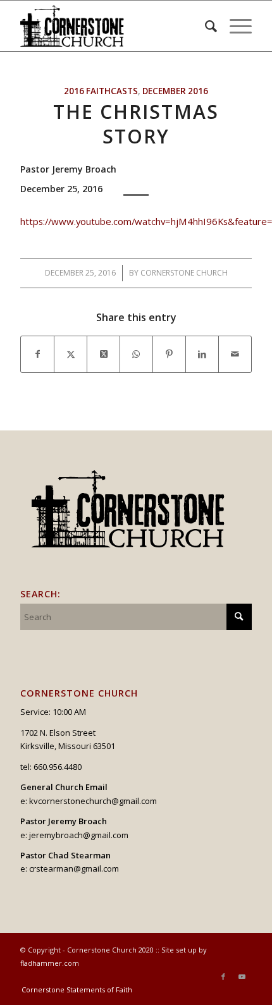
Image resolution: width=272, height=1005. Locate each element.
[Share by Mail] (235, 354)
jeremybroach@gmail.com (78, 835)
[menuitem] (204, 26)
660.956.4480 (58, 766)
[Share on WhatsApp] (136, 354)
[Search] (204, 26)
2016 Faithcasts (101, 91)
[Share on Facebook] (37, 354)
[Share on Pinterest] (169, 354)
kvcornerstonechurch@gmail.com (93, 801)
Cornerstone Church (184, 272)
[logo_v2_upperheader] (112, 26)
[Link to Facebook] (223, 976)
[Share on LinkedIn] (202, 354)
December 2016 (175, 91)
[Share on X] (70, 354)
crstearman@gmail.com (74, 868)
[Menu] (234, 26)
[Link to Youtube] (242, 976)
